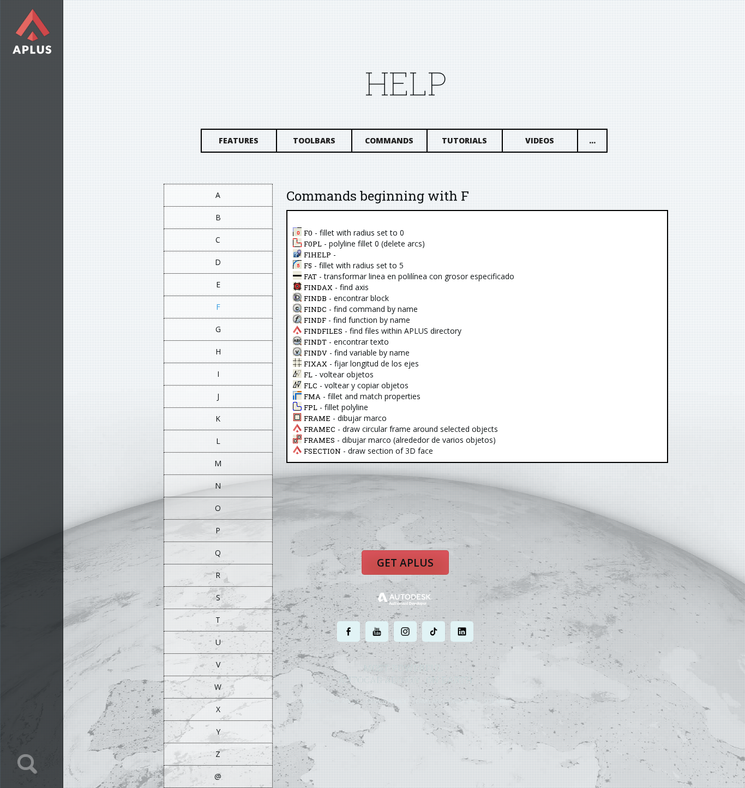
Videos (539, 140)
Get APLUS (405, 563)
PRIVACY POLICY (385, 701)
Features (239, 140)
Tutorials (464, 140)
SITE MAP (496, 701)
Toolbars (314, 140)
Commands (389, 140)
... (592, 140)
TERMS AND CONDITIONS (445, 701)
